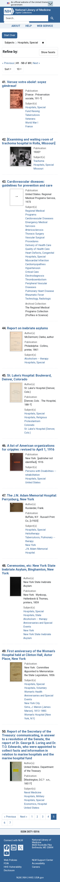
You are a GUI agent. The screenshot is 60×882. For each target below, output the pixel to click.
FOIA (6, 863)
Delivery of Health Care (38, 245)
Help (28, 25)
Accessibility (38, 863)
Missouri (38, 168)
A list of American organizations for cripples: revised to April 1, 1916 (28, 447)
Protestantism (32, 421)
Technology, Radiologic (38, 298)
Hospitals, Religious (35, 417)
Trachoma (38, 160)
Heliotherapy (32, 533)
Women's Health (33, 691)
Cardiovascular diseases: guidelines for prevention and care (27, 183)
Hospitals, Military (34, 796)
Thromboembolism (35, 279)
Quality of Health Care (37, 248)
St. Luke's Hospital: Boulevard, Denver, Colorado (27, 377)
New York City (32, 703)
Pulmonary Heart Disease (39, 291)
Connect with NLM (13, 840)
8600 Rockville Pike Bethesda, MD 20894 (42, 846)
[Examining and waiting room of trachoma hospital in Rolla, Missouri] (28, 141)
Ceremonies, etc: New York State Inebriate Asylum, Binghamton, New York (28, 569)
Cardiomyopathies (35, 264)
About (16, 25)
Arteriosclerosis (34, 229)
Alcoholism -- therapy (36, 358)
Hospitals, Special (35, 107)
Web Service (45, 25)
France (29, 126)
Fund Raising (32, 111)
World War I (31, 122)
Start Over (9, 35)
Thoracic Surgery (34, 233)
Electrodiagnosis (34, 275)
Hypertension (32, 268)
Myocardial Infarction (37, 260)
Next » (36, 63)
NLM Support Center (42, 860)
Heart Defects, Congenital (39, 252)
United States (32, 482)
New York (30, 545)
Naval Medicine (32, 792)
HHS (30, 877)
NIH (25, 877)
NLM (18, 877)
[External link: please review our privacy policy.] (6, 847)
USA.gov (39, 877)
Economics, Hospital (35, 803)
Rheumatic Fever (34, 294)
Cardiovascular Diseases (39, 218)
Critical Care (32, 271)
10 (20, 69)
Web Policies (10, 860)
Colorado (29, 425)
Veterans (30, 118)
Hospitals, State (32, 615)
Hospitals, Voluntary (35, 687)
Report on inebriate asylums (27, 328)
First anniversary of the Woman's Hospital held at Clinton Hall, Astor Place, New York (28, 655)
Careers (36, 867)
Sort (7, 69)
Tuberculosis (32, 114)
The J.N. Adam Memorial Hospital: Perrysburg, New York (29, 497)
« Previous (8, 63)
